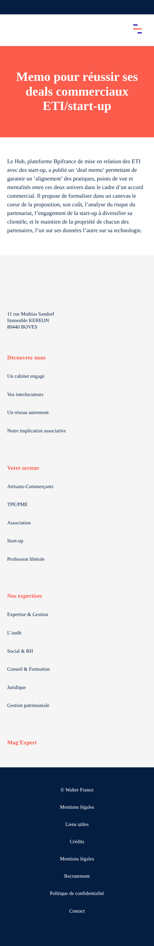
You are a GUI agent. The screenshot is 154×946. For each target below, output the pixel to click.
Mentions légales (77, 807)
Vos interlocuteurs (25, 395)
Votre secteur (23, 468)
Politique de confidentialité (77, 893)
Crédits (77, 842)
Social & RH (20, 651)
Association (19, 523)
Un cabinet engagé (25, 376)
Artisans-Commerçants (30, 487)
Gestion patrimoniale (28, 705)
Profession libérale (26, 559)
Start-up (15, 541)
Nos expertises (24, 596)
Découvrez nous (26, 358)
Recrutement (77, 876)
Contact (77, 911)
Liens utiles (77, 824)
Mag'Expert (22, 743)
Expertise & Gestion (27, 614)
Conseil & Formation (28, 669)
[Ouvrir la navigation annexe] (11, 7)
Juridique (16, 687)
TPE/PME (17, 505)
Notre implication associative (36, 431)
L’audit (14, 633)
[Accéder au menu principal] (137, 28)
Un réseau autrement (28, 412)
